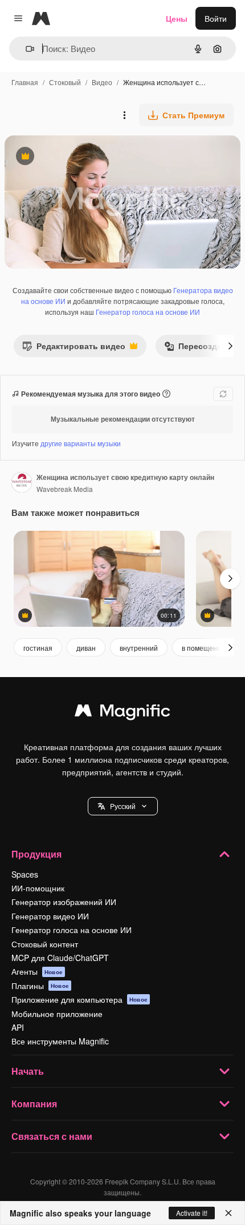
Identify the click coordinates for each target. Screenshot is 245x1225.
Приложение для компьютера (79, 999)
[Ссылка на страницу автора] (21, 483)
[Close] (228, 1213)
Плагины (40, 985)
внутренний (139, 647)
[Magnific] (122, 713)
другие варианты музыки (80, 443)
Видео (102, 82)
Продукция (36, 853)
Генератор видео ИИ (50, 916)
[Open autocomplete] (25, 49)
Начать (27, 1071)
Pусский (123, 806)
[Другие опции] (124, 114)
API (17, 1027)
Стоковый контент (44, 944)
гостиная (37, 647)
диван (86, 647)
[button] (123, 806)
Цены (176, 18)
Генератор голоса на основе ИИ (148, 312)
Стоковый (65, 82)
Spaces (24, 874)
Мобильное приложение (57, 1013)
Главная (24, 82)
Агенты (37, 971)
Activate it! (191, 1213)
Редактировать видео (73, 348)
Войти (216, 18)
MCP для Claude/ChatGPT (60, 957)
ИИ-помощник (37, 888)
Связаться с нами (51, 1136)
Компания (34, 1103)
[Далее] (230, 346)
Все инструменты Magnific (60, 1041)
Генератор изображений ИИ (63, 901)
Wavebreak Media (64, 489)
